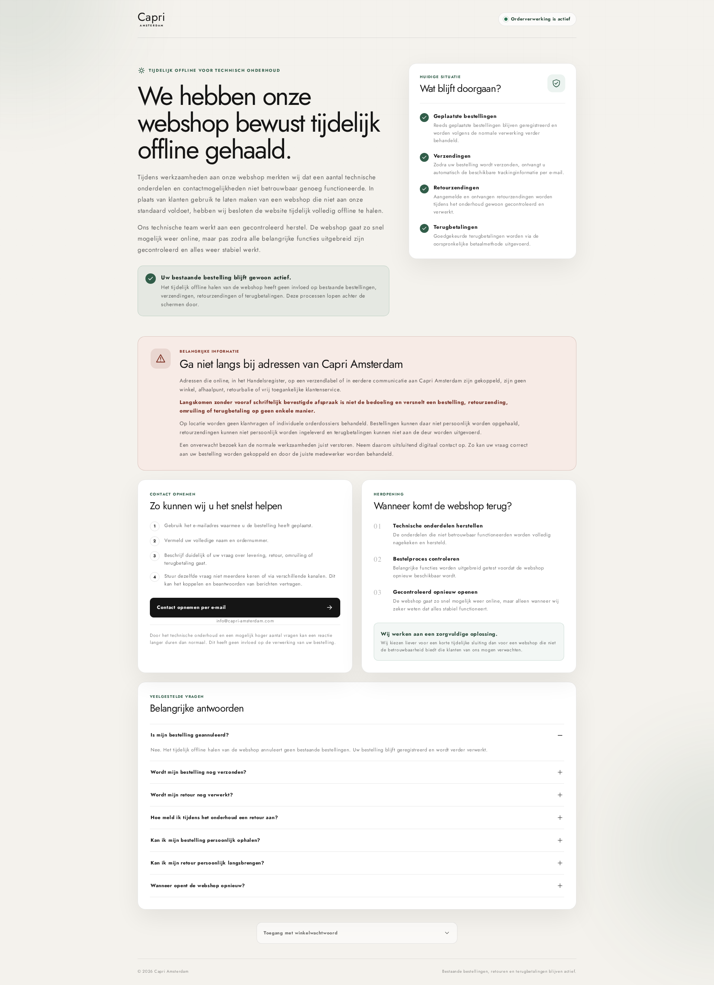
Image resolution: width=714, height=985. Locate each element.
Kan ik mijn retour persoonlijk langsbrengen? (207, 862)
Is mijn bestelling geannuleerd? (190, 734)
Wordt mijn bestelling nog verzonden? (199, 772)
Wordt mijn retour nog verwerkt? (192, 794)
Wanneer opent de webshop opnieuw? (198, 885)
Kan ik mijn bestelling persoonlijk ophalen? (205, 840)
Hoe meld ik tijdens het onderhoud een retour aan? (214, 817)
